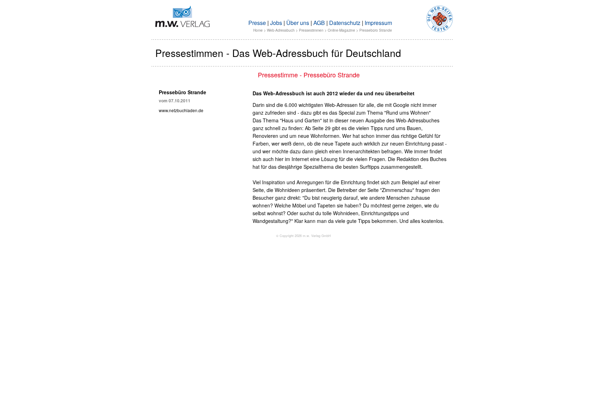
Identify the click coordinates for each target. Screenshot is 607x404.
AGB (319, 23)
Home (258, 30)
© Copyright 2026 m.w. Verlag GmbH (303, 235)
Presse (257, 23)
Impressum (378, 23)
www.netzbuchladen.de (181, 110)
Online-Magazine (341, 30)
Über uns (297, 23)
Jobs (276, 23)
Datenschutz (344, 23)
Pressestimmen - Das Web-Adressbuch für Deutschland (278, 53)
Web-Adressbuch (281, 30)
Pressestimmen (311, 30)
